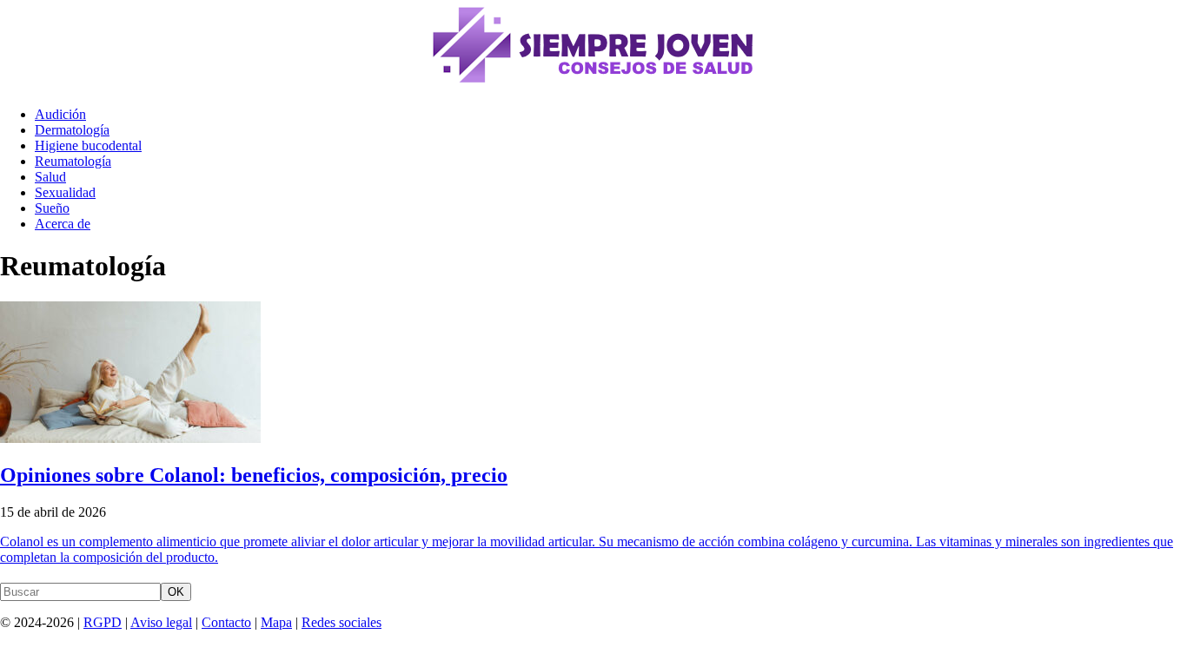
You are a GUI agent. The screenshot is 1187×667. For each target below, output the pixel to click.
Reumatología (73, 161)
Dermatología (72, 129)
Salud (50, 176)
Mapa (276, 622)
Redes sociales (341, 622)
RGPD (102, 622)
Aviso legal (161, 622)
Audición (60, 114)
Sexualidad (65, 192)
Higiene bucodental (88, 145)
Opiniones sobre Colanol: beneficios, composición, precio (253, 475)
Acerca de (62, 223)
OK (176, 591)
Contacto (226, 622)
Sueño (52, 208)
